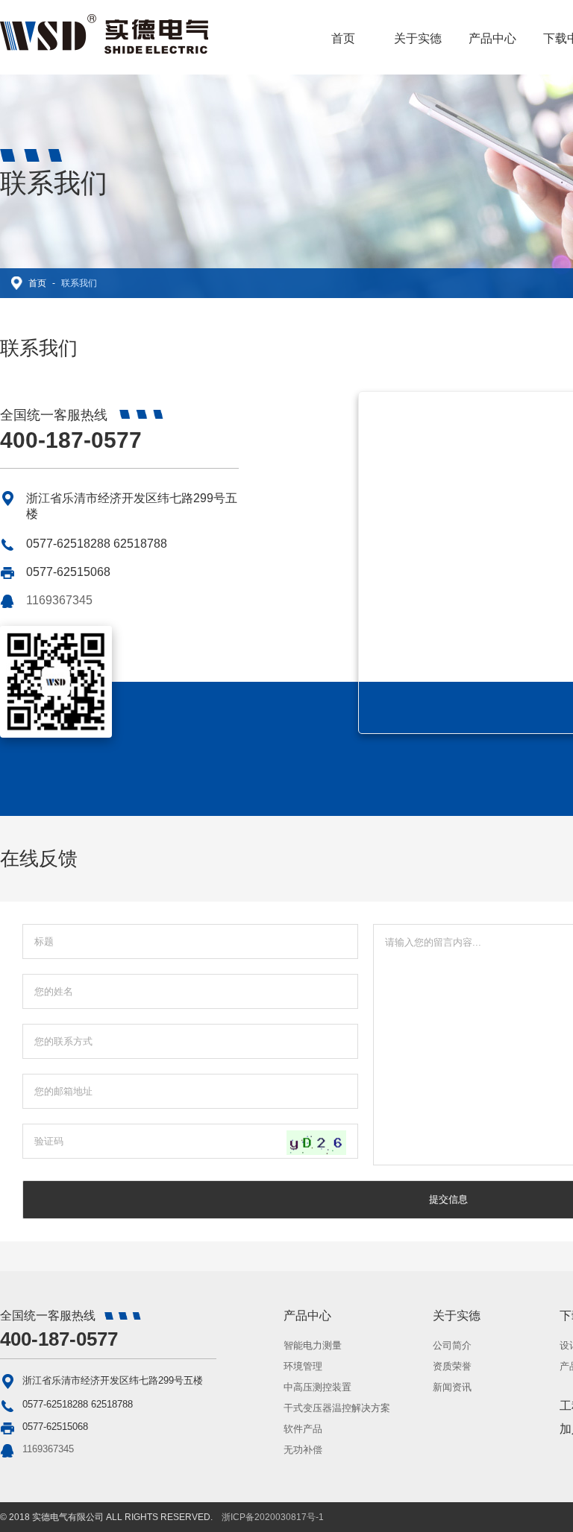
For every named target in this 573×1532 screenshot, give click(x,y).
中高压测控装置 (317, 1387)
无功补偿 (303, 1449)
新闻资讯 (452, 1387)
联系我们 (79, 283)
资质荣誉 (452, 1366)
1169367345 (59, 600)
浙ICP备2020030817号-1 (273, 1517)
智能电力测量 (313, 1345)
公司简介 (452, 1345)
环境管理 (303, 1366)
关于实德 (418, 38)
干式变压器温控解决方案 (337, 1408)
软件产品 (303, 1428)
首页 (343, 38)
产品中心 (492, 38)
